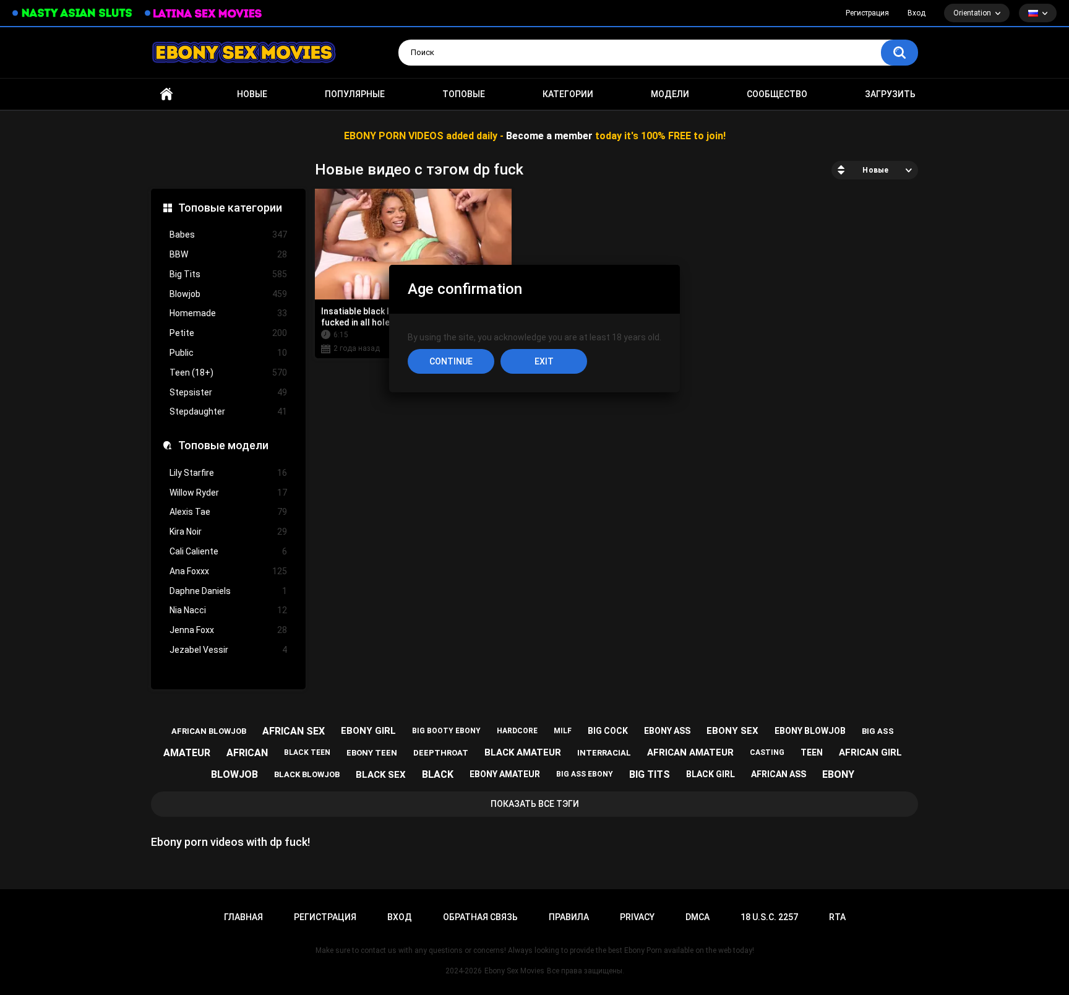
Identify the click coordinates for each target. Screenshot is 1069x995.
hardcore (517, 730)
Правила (569, 917)
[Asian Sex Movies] (72, 13)
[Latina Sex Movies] (203, 13)
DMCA (697, 917)
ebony (838, 774)
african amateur (690, 752)
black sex (381, 774)
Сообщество (777, 94)
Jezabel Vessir (228, 650)
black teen (307, 752)
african (247, 753)
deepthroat (440, 752)
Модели (670, 94)
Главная (166, 94)
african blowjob (208, 731)
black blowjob (307, 774)
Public (228, 353)
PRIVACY (637, 917)
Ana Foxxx (228, 571)
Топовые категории (230, 207)
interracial (604, 752)
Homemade (228, 313)
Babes (228, 234)
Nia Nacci (228, 610)
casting (767, 752)
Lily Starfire (228, 473)
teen (812, 752)
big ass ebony (584, 774)
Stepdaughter (228, 411)
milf (563, 730)
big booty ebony (446, 730)
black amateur (522, 752)
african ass (778, 774)
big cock (608, 731)
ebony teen (371, 752)
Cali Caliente (228, 551)
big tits (649, 774)
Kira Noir (228, 531)
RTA (837, 917)
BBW (228, 254)
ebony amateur (505, 774)
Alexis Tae (228, 512)
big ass (878, 731)
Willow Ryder (228, 493)
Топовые (463, 94)
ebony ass (667, 731)
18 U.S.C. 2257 (769, 917)
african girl (870, 752)
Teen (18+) (228, 372)
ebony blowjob (810, 731)
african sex (293, 731)
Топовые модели (223, 445)
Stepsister (228, 392)
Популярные (355, 94)
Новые (252, 94)
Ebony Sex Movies (514, 971)
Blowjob (228, 294)
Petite (228, 333)
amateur (186, 753)
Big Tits (228, 274)
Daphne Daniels (228, 591)
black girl (710, 774)
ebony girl (368, 730)
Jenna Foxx (228, 630)
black (437, 774)
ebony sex (732, 730)
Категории (568, 94)
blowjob (234, 774)
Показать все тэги (535, 804)
